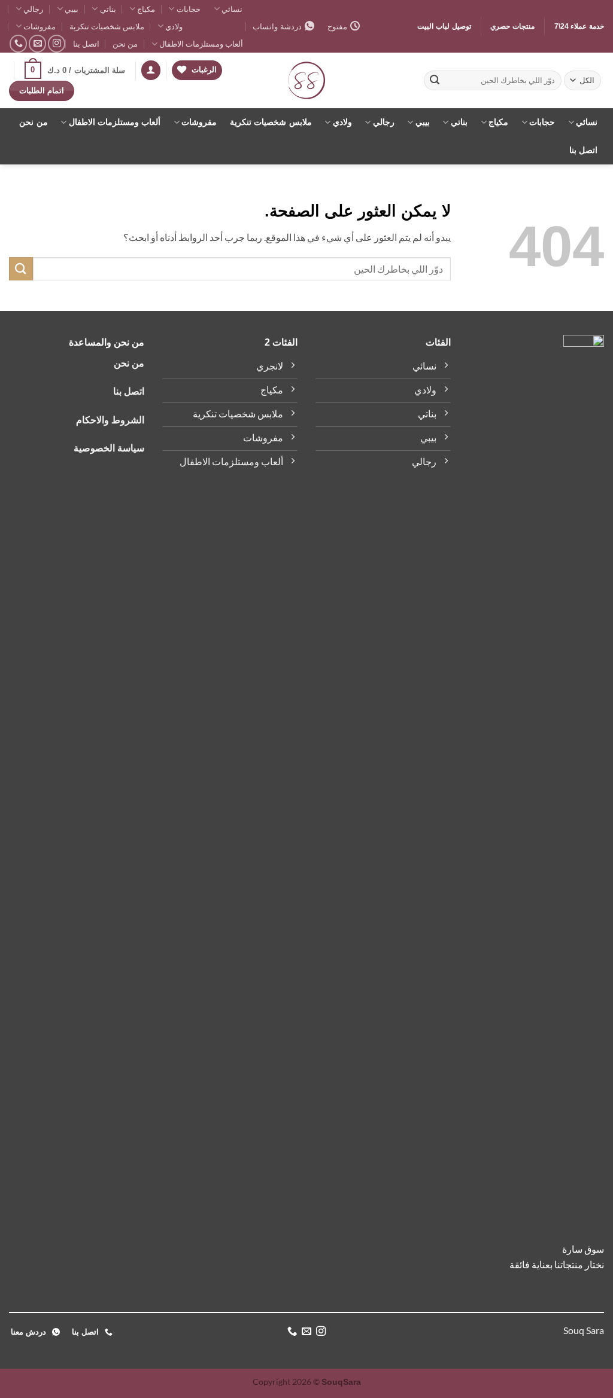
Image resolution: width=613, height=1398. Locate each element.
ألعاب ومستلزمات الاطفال (201, 43)
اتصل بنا (86, 43)
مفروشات (39, 26)
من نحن (125, 43)
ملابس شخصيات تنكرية (106, 26)
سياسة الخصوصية (109, 448)
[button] (150, 70)
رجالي (33, 9)
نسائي (231, 9)
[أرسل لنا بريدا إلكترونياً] (37, 43)
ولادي (174, 26)
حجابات (188, 9)
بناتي (108, 9)
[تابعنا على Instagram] (56, 43)
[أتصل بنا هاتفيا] (18, 43)
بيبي (71, 9)
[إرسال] (434, 81)
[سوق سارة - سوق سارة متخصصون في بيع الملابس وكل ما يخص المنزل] (306, 80)
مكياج (146, 9)
